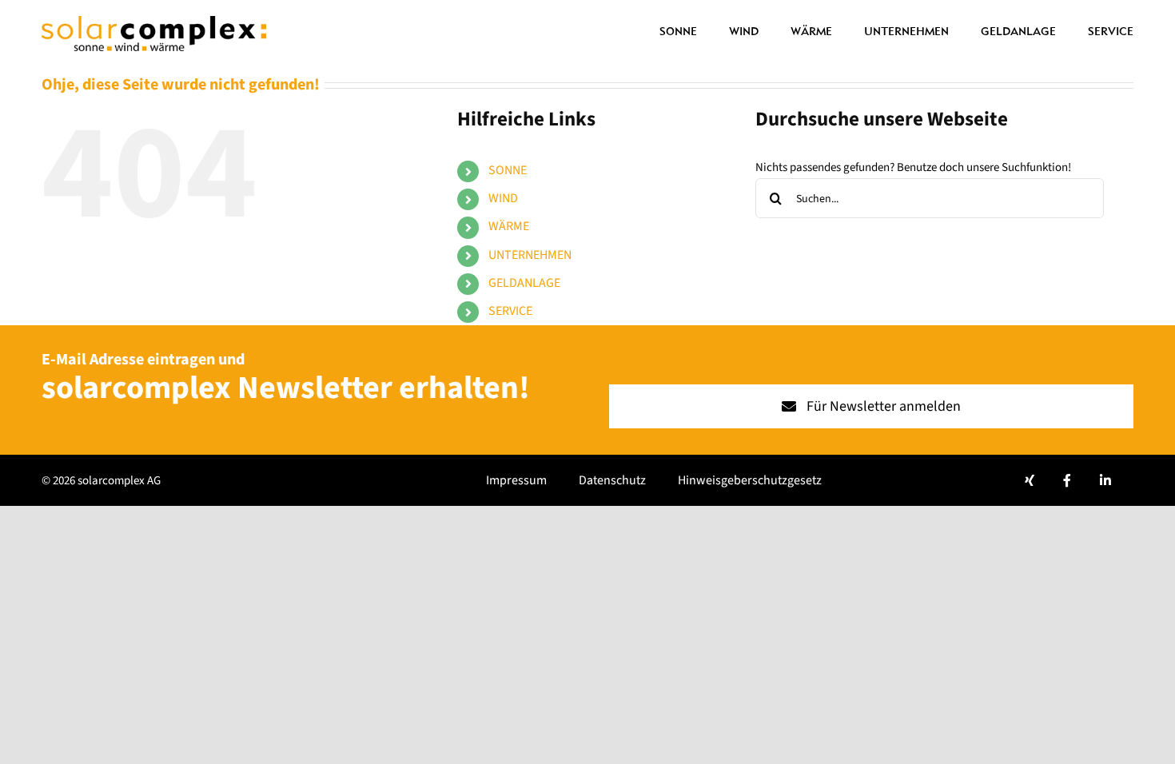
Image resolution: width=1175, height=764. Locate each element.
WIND (503, 198)
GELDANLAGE (524, 283)
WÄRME (508, 226)
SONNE (507, 170)
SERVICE (510, 311)
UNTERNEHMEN (530, 255)
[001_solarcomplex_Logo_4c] (154, 22)
